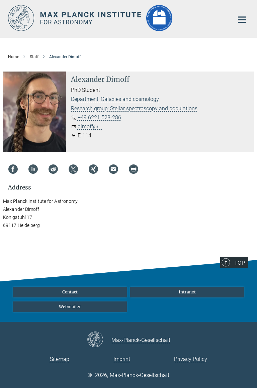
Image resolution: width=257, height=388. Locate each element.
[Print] (133, 169)
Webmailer (70, 306)
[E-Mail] (113, 169)
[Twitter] (73, 169)
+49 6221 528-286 (99, 117)
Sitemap (59, 359)
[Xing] (93, 169)
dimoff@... (90, 126)
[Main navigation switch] (242, 19)
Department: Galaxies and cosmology (115, 99)
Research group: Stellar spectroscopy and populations (134, 108)
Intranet (187, 291)
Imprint (121, 359)
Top (239, 262)
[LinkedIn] (33, 169)
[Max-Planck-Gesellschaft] (99, 340)
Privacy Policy (190, 359)
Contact (70, 291)
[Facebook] (13, 169)
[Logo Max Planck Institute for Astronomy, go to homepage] (117, 18)
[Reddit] (53, 169)
